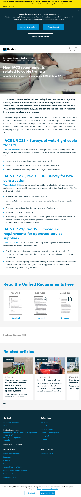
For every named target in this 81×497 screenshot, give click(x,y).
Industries (44, 422)
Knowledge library (10, 58)
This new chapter (11, 149)
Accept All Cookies (47, 493)
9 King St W (8, 435)
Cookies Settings (10, 477)
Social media (8, 474)
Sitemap (43, 439)
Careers (6, 460)
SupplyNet (44, 436)
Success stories (46, 429)
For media (7, 457)
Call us (6, 426)
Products (44, 426)
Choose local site (47, 454)
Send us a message (11, 422)
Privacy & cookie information (15, 470)
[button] (4, 403)
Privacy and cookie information (47, 489)
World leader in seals (11, 454)
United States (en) (43, 17)
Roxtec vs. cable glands (49, 432)
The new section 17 (11, 242)
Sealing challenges (28, 58)
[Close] (78, 10)
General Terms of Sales (12, 467)
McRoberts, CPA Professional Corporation (20, 432)
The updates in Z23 (12, 185)
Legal (5, 464)
